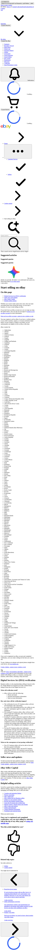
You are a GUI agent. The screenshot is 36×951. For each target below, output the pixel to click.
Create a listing (13, 667)
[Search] (14, 244)
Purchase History (9, 50)
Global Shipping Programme (12, 809)
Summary (7, 44)
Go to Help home (15, 281)
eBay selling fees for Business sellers (14, 798)
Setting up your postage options (13, 799)
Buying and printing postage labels (13, 801)
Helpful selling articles (10, 301)
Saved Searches (8, 55)
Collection (19, 7)
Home (6, 143)
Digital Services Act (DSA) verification (15, 296)
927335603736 (5, 1)
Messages (7, 61)
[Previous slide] (14, 880)
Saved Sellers (8, 57)
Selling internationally (10, 807)
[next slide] (14, 929)
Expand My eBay (5, 41)
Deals (23, 7)
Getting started (8, 203)
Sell (2, 10)
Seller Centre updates (17, 763)
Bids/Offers (7, 47)
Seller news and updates (10, 297)
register (14, 7)
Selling (6, 52)
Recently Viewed (9, 45)
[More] (18, 151)
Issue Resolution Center (10, 65)
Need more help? (5, 281)
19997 (31, 3)
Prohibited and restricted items (12, 811)
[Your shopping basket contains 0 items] (14, 108)
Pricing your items (9, 795)
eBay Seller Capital (9, 299)
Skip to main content (6, 5)
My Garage (7, 58)
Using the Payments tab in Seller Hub (14, 803)
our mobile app (14, 664)
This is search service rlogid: (8, 251)
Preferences (7, 60)
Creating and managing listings (12, 793)
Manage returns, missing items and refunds (16, 804)
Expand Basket (5, 109)
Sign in (9, 7)
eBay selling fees (9, 796)
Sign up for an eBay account (17, 316)
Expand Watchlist (5, 25)
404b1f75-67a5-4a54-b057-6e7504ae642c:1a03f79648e (15, 3)
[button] (18, 836)
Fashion (27, 7)
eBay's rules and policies (11, 806)
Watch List (7, 49)
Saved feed (7, 53)
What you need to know (7, 814)
